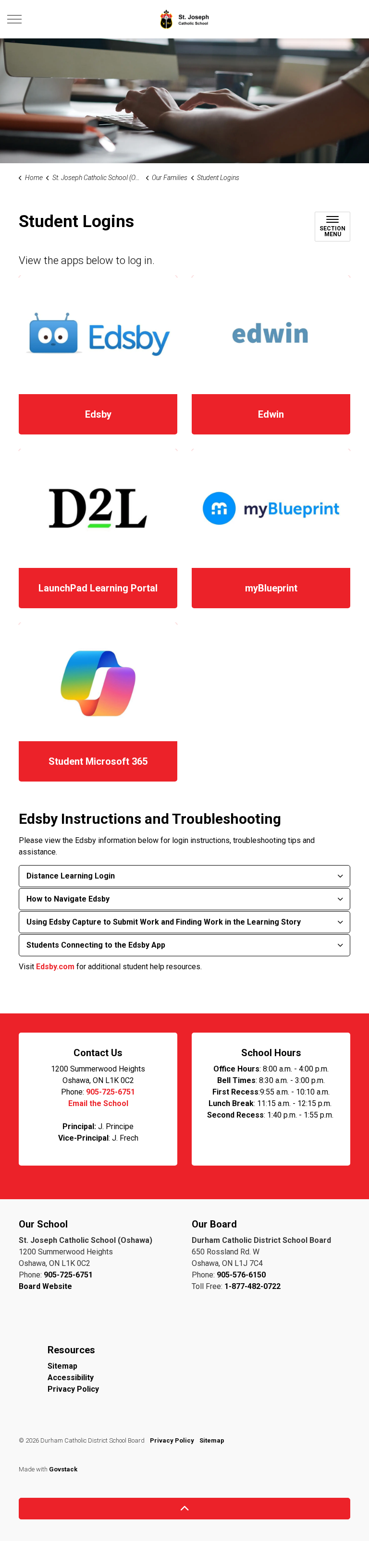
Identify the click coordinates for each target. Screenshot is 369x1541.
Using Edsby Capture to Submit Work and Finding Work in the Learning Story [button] (163, 922)
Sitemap (62, 1366)
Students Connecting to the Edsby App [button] (95, 945)
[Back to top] (184, 1508)
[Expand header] (14, 19)
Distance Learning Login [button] (70, 875)
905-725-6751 (110, 1091)
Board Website (45, 1286)
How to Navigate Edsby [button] (68, 898)
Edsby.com (55, 966)
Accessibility (71, 1377)
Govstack (63, 1469)
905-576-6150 (241, 1274)
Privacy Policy (73, 1389)
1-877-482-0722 (252, 1286)
